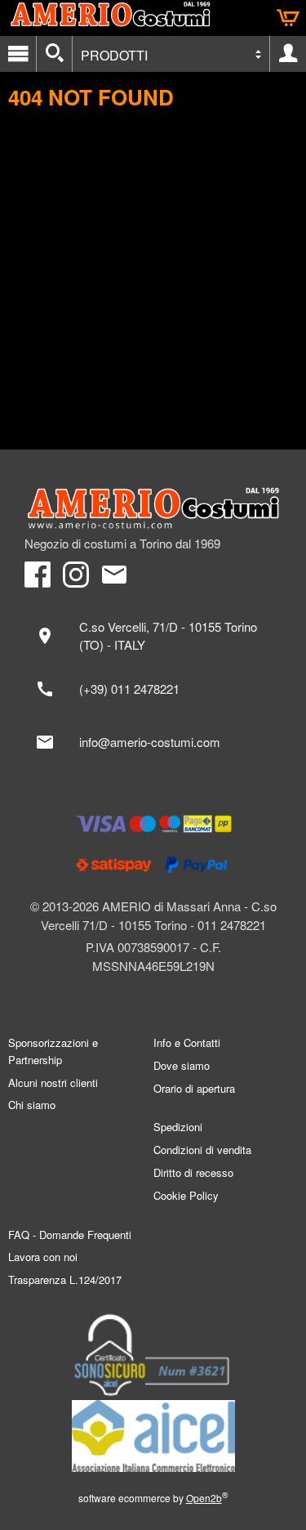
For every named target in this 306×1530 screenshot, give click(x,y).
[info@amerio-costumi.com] (153, 742)
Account (288, 54)
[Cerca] (54, 54)
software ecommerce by (153, 1498)
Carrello (288, 18)
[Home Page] (153, 508)
